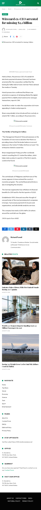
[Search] (38, 3)
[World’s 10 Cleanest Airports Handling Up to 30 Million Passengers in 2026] (20, 309)
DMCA (4, 424)
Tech (3, 400)
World (5, 14)
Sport (4, 404)
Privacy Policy (6, 431)
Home (4, 385)
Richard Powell (12, 29)
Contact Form (6, 421)
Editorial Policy (6, 427)
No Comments (32, 29)
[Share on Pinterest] (16, 36)
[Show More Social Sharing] (20, 36)
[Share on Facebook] (10, 36)
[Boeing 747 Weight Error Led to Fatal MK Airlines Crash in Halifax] (20, 348)
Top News (5, 388)
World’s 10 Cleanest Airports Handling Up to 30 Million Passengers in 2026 (19, 327)
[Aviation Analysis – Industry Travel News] (20, 3)
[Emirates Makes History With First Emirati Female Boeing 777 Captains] (20, 271)
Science (4, 397)
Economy (5, 394)
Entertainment (6, 407)
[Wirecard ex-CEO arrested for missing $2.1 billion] (20, 53)
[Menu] (3, 3)
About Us (5, 418)
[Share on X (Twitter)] (13, 36)
